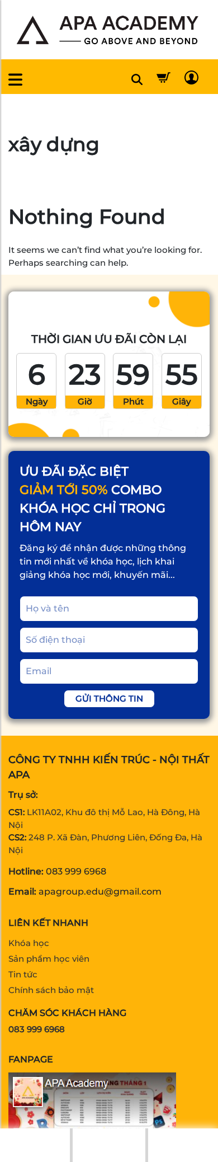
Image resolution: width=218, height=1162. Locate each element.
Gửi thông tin (109, 698)
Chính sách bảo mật (51, 990)
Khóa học (28, 943)
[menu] (15, 80)
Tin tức (22, 974)
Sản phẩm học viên (48, 958)
